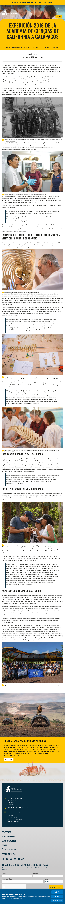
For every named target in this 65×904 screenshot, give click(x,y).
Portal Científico (9, 854)
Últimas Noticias (9, 849)
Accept (57, 892)
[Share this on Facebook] (36, 57)
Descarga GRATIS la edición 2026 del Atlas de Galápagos (31, 2)
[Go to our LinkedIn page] (18, 858)
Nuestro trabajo (9, 836)
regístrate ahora (55, 887)
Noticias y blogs (17, 47)
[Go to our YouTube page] (14, 858)
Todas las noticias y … (33, 47)
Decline (57, 896)
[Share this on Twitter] (39, 57)
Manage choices (57, 901)
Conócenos (6, 832)
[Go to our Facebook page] (3, 858)
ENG (61, 8)
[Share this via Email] (32, 57)
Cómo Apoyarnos (9, 841)
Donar (59, 17)
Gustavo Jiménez (42, 245)
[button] (62, 12)
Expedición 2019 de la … (51, 47)
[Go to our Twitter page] (10, 858)
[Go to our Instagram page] (7, 858)
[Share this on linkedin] (42, 57)
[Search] (56, 12)
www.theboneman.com (9, 316)
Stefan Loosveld (12, 247)
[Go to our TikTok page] (22, 858)
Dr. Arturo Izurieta (13, 90)
